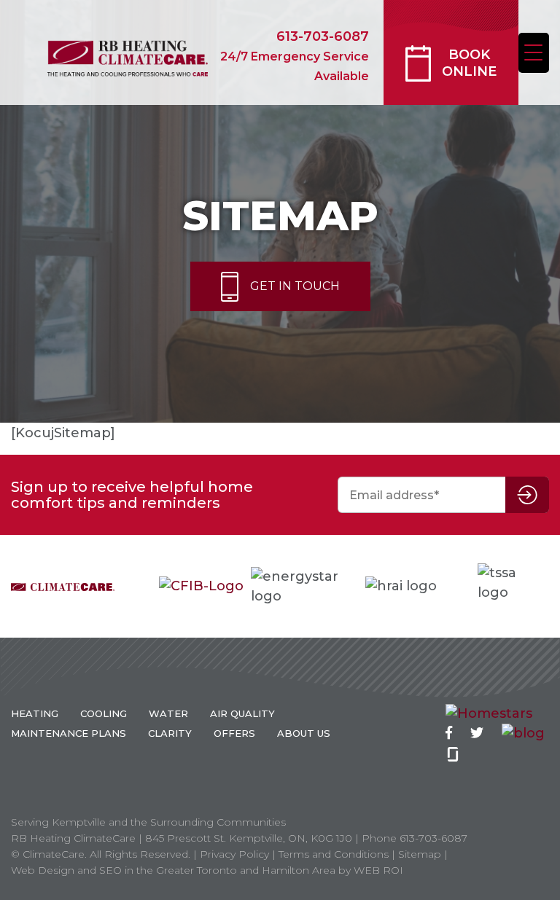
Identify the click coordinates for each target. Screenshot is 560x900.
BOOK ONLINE (469, 63)
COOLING (103, 713)
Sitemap (419, 854)
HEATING (34, 713)
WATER (168, 713)
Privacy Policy (234, 854)
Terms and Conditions (334, 854)
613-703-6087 (294, 55)
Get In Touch (295, 286)
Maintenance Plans (68, 733)
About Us (303, 733)
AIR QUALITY (242, 713)
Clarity (170, 733)
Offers (234, 733)
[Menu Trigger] (533, 53)
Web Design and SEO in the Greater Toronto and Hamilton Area (173, 870)
